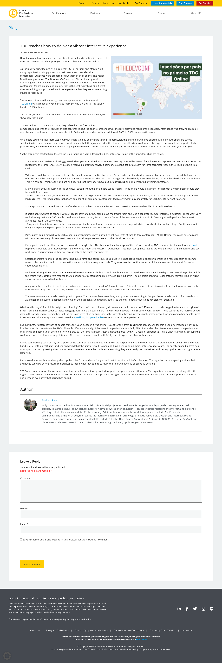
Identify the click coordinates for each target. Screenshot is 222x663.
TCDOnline (26, 103)
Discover (128, 13)
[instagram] (203, 608)
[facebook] (187, 608)
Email (24, 524)
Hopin (195, 245)
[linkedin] (179, 608)
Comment (26, 478)
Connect (162, 13)
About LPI (195, 13)
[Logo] (21, 13)
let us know (141, 639)
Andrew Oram (50, 400)
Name (24, 508)
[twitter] (195, 608)
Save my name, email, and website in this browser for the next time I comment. (66, 539)
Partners (95, 13)
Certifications (59, 13)
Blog (13, 27)
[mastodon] (211, 608)
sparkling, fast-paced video (89, 317)
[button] (7, 656)
